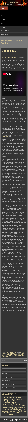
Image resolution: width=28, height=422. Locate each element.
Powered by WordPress (21, 419)
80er (3, 397)
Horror (24, 401)
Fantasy (19, 401)
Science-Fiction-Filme (11, 352)
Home (2, 12)
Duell (19, 353)
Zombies (11, 414)
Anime (19, 397)
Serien (3, 19)
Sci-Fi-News (5, 380)
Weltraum (4, 412)
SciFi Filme (14, 2)
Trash (19, 411)
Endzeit (13, 401)
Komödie (23, 406)
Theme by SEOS (14, 420)
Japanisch (11, 404)
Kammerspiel (5, 406)
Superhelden (12, 411)
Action (9, 397)
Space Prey (9, 50)
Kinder (10, 406)
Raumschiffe (9, 409)
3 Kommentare (5, 356)
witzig (21, 412)
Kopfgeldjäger (14, 354)
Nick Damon (20, 354)
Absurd (5, 397)
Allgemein (3, 27)
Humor (3, 402)
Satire (20, 409)
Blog (2, 23)
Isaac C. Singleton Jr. (6, 354)
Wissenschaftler (13, 413)
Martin (19, 54)
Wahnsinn (24, 411)
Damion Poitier (14, 353)
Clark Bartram (8, 353)
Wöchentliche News (6, 30)
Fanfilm (22, 353)
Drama (20, 399)
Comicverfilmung (13, 399)
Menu (4, 8)
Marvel (16, 407)
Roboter (15, 409)
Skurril (3, 411)
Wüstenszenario (21, 355)
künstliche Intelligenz (8, 407)
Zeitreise (5, 414)
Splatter (6, 411)
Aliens (21, 352)
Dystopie (6, 400)
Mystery (4, 409)
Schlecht (24, 409)
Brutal (3, 399)
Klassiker (15, 406)
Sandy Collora (5, 355)
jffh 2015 (19, 404)
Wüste (10, 355)
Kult (3, 407)
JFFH (15, 404)
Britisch (23, 397)
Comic (7, 399)
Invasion (7, 402)
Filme (2, 16)
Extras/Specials (5, 34)
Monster (22, 407)
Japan (14, 402)
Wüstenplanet (15, 355)
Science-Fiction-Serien (7, 387)
